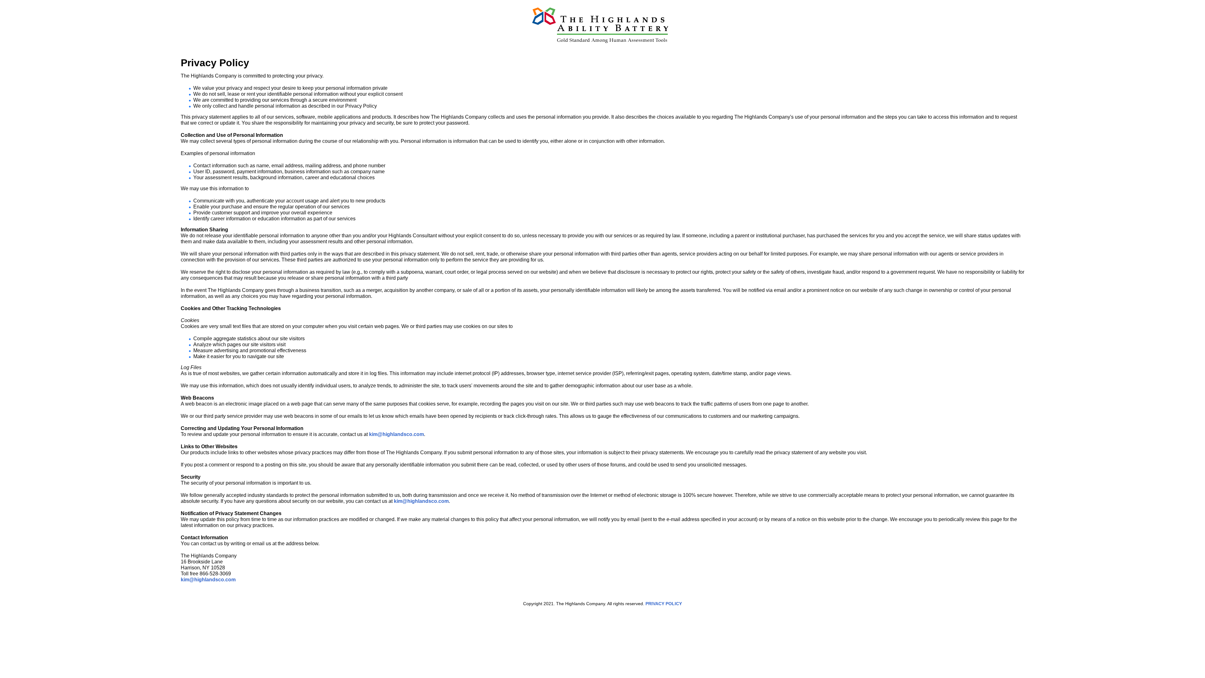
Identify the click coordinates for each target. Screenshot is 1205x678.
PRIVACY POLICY (663, 603)
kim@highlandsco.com (396, 434)
